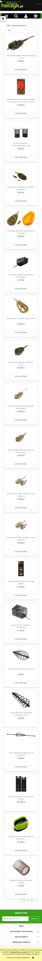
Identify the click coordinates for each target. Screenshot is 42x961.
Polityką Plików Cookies (19, 952)
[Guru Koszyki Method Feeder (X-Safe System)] (21, 438)
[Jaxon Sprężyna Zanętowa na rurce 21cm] (21, 741)
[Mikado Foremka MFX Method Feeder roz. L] (21, 824)
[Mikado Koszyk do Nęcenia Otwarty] (21, 868)
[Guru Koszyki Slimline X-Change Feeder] (21, 569)
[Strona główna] (12, 5)
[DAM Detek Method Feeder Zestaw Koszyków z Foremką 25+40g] (21, 87)
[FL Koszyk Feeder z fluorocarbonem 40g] (21, 131)
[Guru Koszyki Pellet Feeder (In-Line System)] (21, 482)
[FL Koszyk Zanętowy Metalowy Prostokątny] (21, 263)
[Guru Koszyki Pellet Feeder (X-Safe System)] (21, 525)
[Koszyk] (36, 15)
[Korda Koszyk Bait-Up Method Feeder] (21, 784)
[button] (6, 16)
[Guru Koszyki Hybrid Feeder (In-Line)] (21, 350)
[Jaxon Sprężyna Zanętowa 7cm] (21, 657)
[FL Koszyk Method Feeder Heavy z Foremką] (21, 219)
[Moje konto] (26, 16)
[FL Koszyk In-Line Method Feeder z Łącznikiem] (21, 175)
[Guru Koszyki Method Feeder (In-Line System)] (21, 394)
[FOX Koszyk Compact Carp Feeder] (21, 306)
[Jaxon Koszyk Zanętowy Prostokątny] (21, 613)
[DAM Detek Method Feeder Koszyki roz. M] (21, 43)
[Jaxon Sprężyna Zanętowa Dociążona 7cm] (21, 701)
